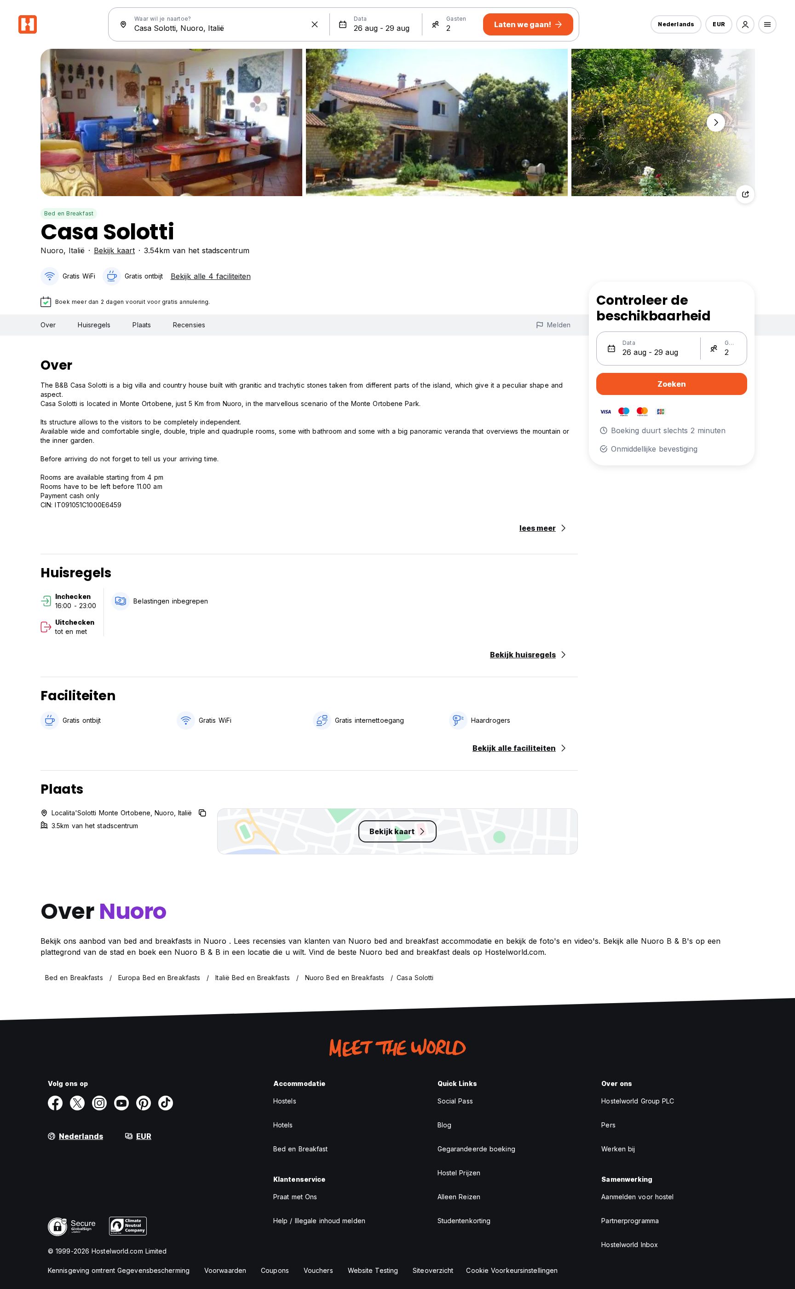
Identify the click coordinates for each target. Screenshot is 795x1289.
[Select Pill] (745, 24)
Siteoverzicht (433, 1270)
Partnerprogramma (630, 1221)
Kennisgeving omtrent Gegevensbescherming (119, 1270)
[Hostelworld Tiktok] (165, 1103)
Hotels (283, 1125)
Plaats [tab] (141, 325)
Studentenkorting (464, 1221)
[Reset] (315, 24)
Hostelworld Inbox (629, 1244)
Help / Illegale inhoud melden (319, 1221)
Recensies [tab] (189, 325)
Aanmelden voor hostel (637, 1197)
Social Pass (455, 1101)
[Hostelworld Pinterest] (143, 1103)
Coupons (275, 1270)
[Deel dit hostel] (745, 194)
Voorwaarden (225, 1270)
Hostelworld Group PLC (637, 1101)
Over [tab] (48, 325)
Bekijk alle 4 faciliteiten (211, 276)
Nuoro (51, 250)
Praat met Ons (295, 1197)
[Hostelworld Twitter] (77, 1103)
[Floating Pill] (716, 122)
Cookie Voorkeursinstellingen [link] (512, 1270)
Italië (77, 250)
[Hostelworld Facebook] (55, 1103)
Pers (608, 1125)
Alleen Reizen (459, 1197)
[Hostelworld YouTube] (121, 1103)
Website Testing (373, 1270)
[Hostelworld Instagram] (99, 1103)
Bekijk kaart (114, 250)
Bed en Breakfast (68, 213)
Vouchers (318, 1270)
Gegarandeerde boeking (476, 1149)
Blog (444, 1125)
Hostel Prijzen (459, 1173)
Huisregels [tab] (94, 325)
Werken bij (618, 1149)
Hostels (284, 1101)
